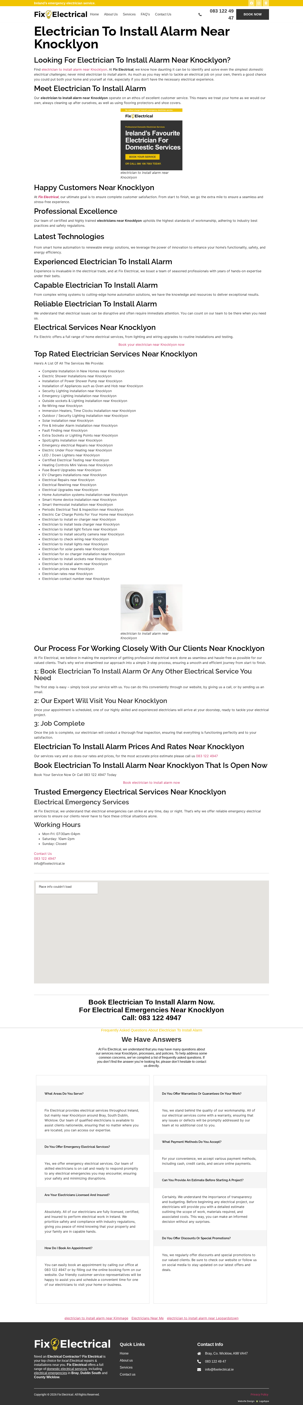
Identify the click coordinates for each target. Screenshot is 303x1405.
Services (129, 14)
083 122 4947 (207, 756)
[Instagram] (259, 3)
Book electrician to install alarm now (151, 782)
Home (94, 14)
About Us (111, 14)
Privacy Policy (260, 1394)
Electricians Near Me (148, 1318)
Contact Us (163, 14)
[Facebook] (251, 3)
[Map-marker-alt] (266, 3)
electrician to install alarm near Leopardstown (202, 1318)
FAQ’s (145, 14)
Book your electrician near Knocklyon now (151, 344)
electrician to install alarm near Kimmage (96, 1318)
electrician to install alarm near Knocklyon (74, 69)
